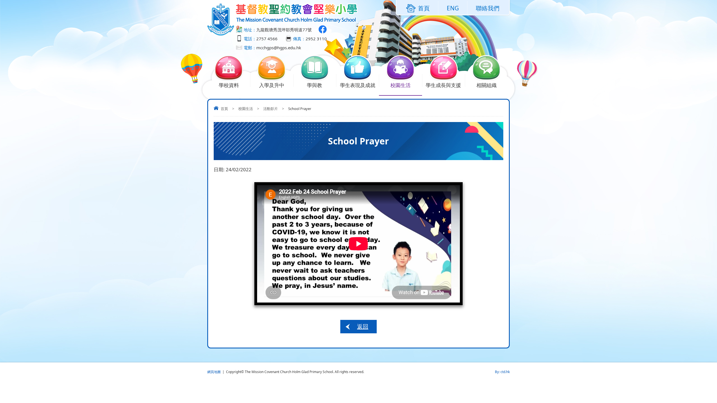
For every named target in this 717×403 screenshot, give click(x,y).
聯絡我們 (487, 8)
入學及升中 (271, 85)
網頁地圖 (214, 371)
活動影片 (270, 108)
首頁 (224, 108)
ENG (453, 8)
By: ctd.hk (502, 371)
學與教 (314, 85)
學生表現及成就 (357, 85)
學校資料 (229, 85)
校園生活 (400, 85)
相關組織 (486, 85)
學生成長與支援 (443, 85)
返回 (362, 326)
